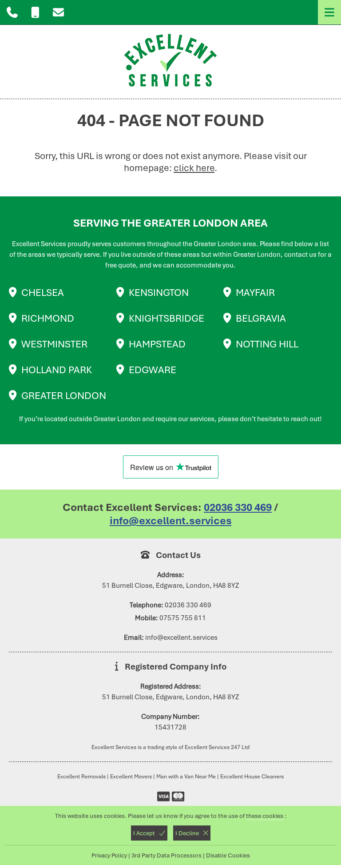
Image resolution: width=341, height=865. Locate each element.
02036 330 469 (238, 507)
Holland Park (56, 369)
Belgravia (261, 318)
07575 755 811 (182, 618)
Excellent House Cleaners (252, 776)
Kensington (159, 292)
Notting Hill (267, 344)
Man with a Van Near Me (186, 776)
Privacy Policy (109, 855)
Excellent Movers (131, 776)
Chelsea (42, 292)
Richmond (47, 318)
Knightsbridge (166, 318)
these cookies (264, 816)
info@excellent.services (171, 520)
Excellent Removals (81, 776)
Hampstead (157, 344)
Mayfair (255, 292)
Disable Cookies (228, 855)
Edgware (152, 369)
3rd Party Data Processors (166, 855)
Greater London (63, 395)
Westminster (54, 344)
